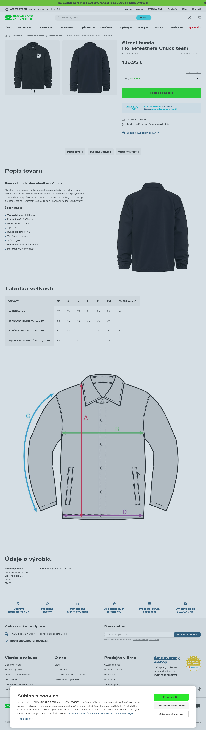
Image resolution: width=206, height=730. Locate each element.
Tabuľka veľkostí (100, 152)
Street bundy (55, 36)
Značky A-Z (177, 27)
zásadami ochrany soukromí (146, 640)
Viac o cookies (25, 719)
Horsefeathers (139, 48)
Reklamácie (11, 680)
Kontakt (196, 9)
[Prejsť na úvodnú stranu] (5, 35)
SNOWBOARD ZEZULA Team (70, 675)
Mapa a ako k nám (113, 670)
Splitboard (86, 27)
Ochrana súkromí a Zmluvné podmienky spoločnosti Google (101, 713)
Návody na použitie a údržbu (20, 685)
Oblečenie (106, 27)
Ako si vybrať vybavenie (67, 680)
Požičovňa (109, 680)
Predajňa (172, 9)
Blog (184, 9)
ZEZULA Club (155, 9)
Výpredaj (194, 27)
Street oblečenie (35, 36)
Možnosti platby (13, 670)
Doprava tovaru (13, 665)
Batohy (141, 27)
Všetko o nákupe (134, 9)
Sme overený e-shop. (167, 660)
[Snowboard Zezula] (19, 17)
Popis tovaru (75, 152)
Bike (7, 27)
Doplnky (158, 27)
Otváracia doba (112, 665)
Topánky (124, 27)
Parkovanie (110, 675)
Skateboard (45, 27)
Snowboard (66, 27)
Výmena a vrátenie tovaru (18, 675)
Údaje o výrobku (128, 152)
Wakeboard (24, 27)
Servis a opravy (112, 685)
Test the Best (61, 670)
